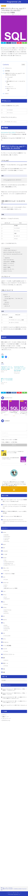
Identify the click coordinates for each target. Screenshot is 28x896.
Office (4, 594)
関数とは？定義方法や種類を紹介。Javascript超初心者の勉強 (15, 512)
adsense (6, 660)
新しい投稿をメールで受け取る (10, 442)
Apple (4, 544)
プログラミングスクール (8, 654)
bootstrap (6, 570)
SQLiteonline (4, 132)
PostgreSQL (3, 5)
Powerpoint (7, 598)
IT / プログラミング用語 (8, 573)
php (4, 602)
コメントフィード (6, 718)
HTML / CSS (6, 568)
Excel (5, 597)
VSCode (6, 665)
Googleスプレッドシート (9, 565)
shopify (5, 619)
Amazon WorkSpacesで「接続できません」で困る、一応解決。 (15, 689)
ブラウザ (5, 649)
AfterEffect (7, 536)
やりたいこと (8, 68)
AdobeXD (6, 534)
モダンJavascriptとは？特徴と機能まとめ (12, 516)
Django (6, 611)
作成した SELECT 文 (11, 88)
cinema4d (5, 551)
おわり (7, 93)
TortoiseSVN (7, 635)
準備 (8, 84)
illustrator (7, 538)
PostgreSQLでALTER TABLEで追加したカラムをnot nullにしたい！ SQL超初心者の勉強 (20, 368)
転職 (4, 672)
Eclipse (6, 579)
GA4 (5, 560)
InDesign (6, 539)
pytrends (6, 613)
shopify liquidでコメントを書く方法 (11, 705)
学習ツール (5, 663)
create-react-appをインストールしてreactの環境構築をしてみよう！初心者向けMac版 (15, 500)
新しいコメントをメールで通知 (10, 439)
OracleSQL (7, 627)
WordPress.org (6, 720)
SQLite (6, 630)
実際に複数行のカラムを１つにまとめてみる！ (16, 82)
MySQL (6, 625)
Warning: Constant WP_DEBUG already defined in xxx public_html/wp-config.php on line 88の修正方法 (15, 506)
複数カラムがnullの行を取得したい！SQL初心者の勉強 (6, 380)
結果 (8, 90)
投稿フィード (5, 716)
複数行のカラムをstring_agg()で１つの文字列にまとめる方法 (15, 74)
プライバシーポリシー (16, 892)
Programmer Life (14, 2)
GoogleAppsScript (8, 563)
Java (4, 577)
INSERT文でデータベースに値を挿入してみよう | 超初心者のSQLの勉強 (7, 368)
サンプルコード (10, 86)
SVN (4, 633)
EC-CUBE (5, 554)
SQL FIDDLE (12, 132)
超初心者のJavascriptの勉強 (10, 588)
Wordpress (5, 642)
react (5, 586)
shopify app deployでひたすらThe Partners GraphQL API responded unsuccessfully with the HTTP (15, 521)
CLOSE (23, 64)
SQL (4, 623)
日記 (4, 669)
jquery (5, 585)
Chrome (6, 651)
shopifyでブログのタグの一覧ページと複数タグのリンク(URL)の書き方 (15, 698)
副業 (4, 657)
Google (4, 557)
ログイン (4, 715)
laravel (6, 604)
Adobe (4, 532)
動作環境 (7, 71)
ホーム (9, 892)
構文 (8, 79)
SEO (4, 616)
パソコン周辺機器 (7, 645)
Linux (4, 591)
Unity (4, 639)
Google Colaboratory (9, 561)
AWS (4, 547)
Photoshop (6, 541)
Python (4, 607)
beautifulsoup (7, 610)
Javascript (5, 582)
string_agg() (10, 77)
